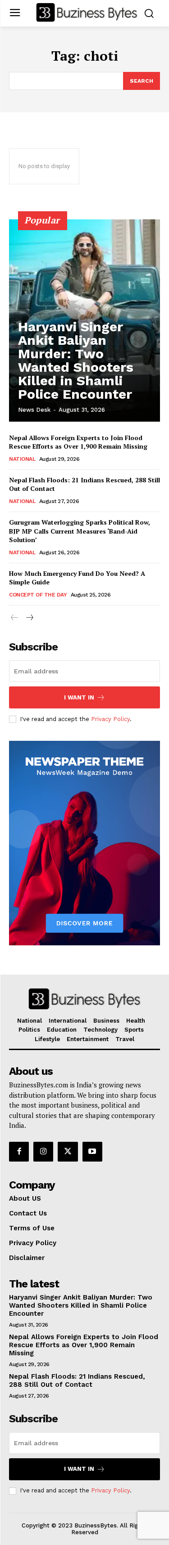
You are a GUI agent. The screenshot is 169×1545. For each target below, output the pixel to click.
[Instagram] (43, 1152)
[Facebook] (19, 1152)
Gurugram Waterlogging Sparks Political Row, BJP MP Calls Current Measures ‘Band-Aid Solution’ (79, 531)
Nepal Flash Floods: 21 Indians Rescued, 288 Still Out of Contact (77, 1380)
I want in (79, 697)
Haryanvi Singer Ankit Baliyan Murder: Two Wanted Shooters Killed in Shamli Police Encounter (75, 360)
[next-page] (29, 617)
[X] (68, 1152)
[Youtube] (92, 1152)
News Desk (34, 409)
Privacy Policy (110, 719)
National (22, 459)
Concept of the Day (38, 595)
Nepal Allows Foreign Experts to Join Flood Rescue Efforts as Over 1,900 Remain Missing (78, 442)
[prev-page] (14, 617)
